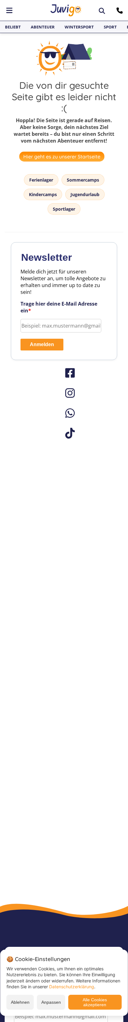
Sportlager (64, 209)
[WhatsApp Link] (64, 413)
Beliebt (13, 27)
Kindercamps (43, 194)
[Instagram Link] (64, 393)
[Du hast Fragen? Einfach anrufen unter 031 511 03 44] (120, 10)
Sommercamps (83, 180)
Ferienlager (41, 180)
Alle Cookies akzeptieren (95, 1002)
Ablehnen (20, 1002)
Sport (110, 27)
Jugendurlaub (85, 194)
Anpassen (51, 1002)
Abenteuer (43, 27)
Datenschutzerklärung (71, 986)
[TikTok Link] (64, 433)
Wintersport (79, 27)
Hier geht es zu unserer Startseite (61, 156)
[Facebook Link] (64, 372)
